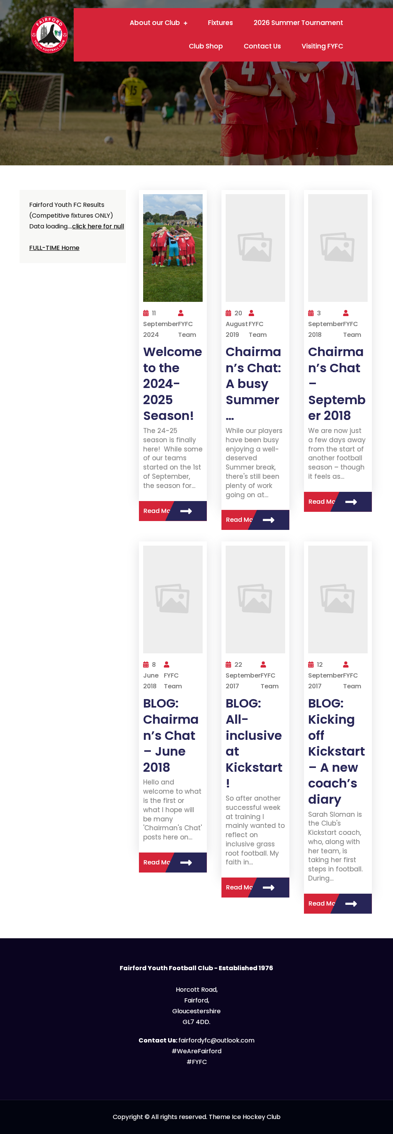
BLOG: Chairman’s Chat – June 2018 (171, 735)
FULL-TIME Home (54, 247)
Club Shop (206, 46)
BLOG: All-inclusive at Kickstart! (254, 743)
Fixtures (220, 22)
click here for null (98, 226)
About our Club (155, 22)
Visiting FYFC (322, 46)
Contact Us (262, 46)
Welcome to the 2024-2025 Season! (172, 383)
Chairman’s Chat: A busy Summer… (253, 383)
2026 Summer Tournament (298, 22)
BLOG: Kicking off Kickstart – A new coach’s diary (336, 751)
